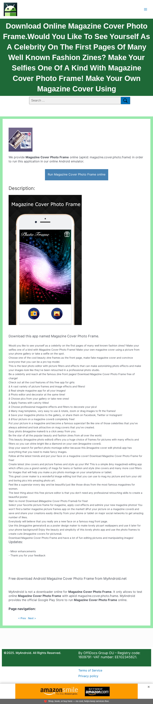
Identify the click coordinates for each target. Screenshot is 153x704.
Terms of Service (90, 670)
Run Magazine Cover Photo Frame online (76, 174)
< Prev (22, 618)
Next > (32, 618)
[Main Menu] (145, 9)
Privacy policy (88, 676)
